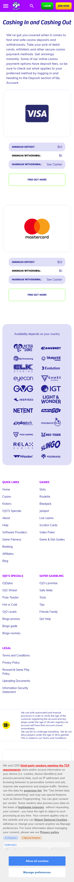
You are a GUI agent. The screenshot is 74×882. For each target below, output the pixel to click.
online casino (48, 59)
